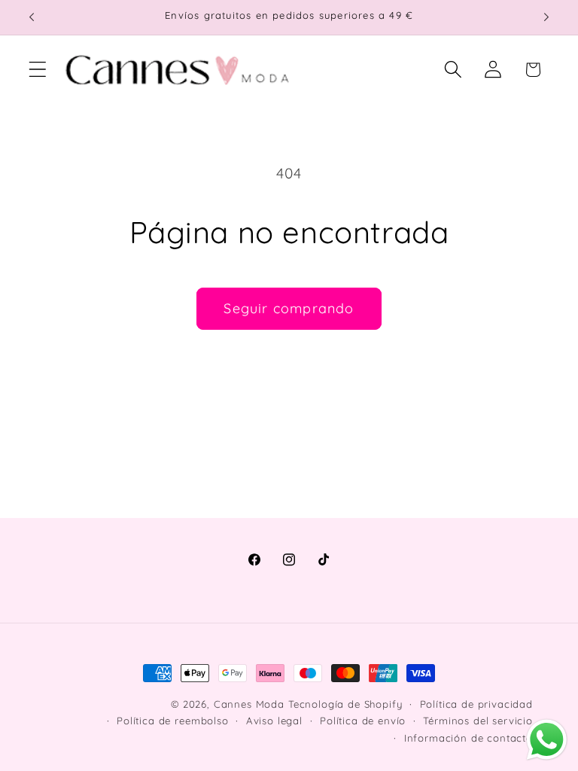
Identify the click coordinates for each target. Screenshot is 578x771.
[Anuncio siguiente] (546, 17)
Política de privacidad (476, 704)
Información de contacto (468, 738)
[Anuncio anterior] (31, 17)
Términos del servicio (478, 721)
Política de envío (363, 721)
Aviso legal (274, 721)
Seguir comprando (289, 308)
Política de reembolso (173, 721)
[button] (38, 70)
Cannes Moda (249, 704)
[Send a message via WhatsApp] (546, 739)
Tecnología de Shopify (345, 704)
